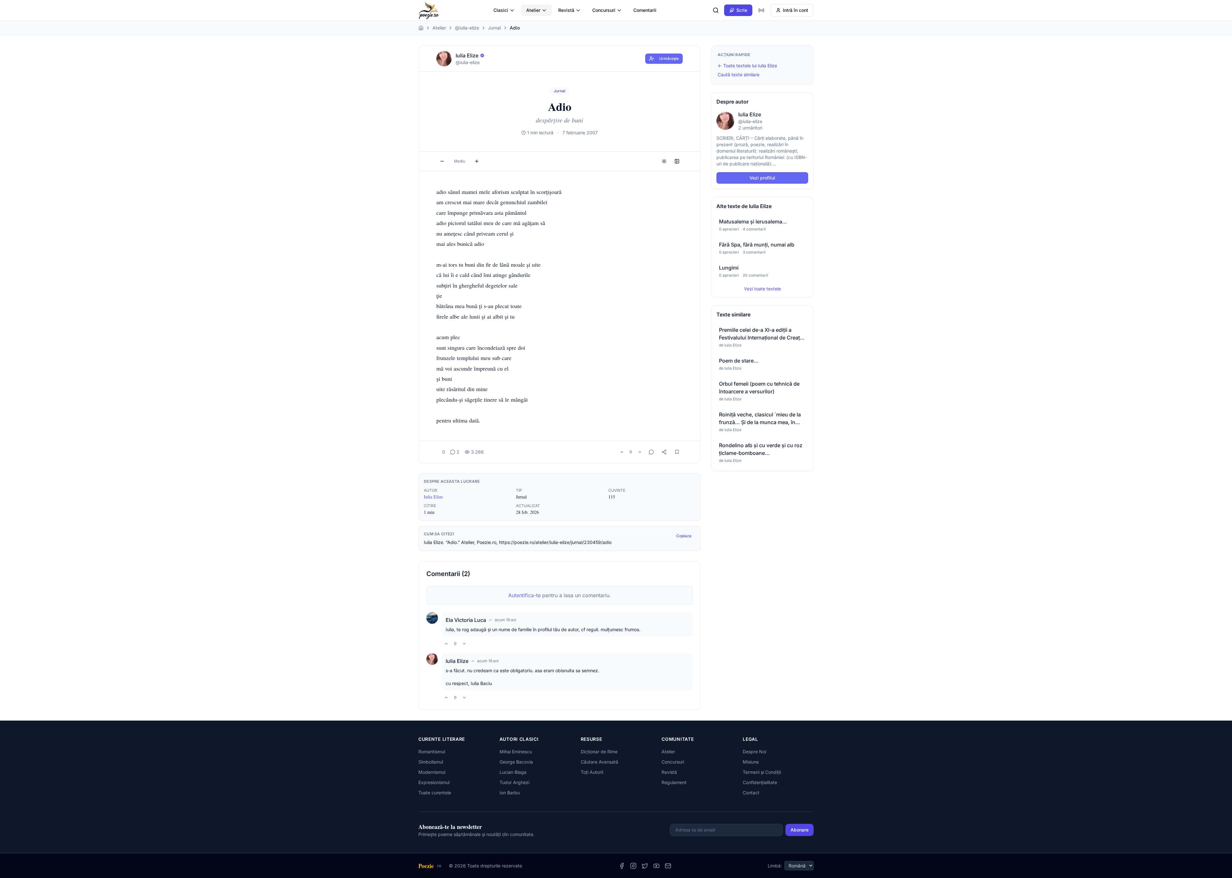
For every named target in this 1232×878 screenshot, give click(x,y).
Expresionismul (433, 782)
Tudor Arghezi (514, 782)
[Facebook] (622, 866)
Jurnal (494, 27)
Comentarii (644, 10)
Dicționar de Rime (599, 751)
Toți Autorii (592, 772)
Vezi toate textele (762, 288)
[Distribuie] (664, 452)
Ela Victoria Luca (466, 620)
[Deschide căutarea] (716, 10)
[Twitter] (645, 866)
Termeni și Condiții (762, 772)
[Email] (668, 866)
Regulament (674, 782)
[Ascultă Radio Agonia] (761, 10)
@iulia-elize (467, 27)
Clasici (500, 10)
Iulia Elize (433, 497)
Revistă (566, 10)
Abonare (800, 829)
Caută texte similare (738, 74)
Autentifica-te (524, 595)
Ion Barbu (510, 792)
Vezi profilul (762, 177)
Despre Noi (754, 751)
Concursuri (603, 10)
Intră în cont (795, 10)
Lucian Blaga (513, 772)
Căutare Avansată (599, 762)
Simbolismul (430, 762)
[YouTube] (656, 866)
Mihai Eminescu (516, 751)
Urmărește (669, 58)
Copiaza (683, 535)
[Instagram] (633, 866)
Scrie (741, 10)
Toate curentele (434, 792)
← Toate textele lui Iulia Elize (747, 65)
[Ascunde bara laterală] (677, 161)
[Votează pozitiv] (621, 451)
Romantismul (431, 751)
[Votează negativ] (639, 451)
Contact (751, 792)
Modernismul (431, 772)
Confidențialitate (760, 782)
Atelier (533, 10)
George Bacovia (516, 762)
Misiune (751, 762)
